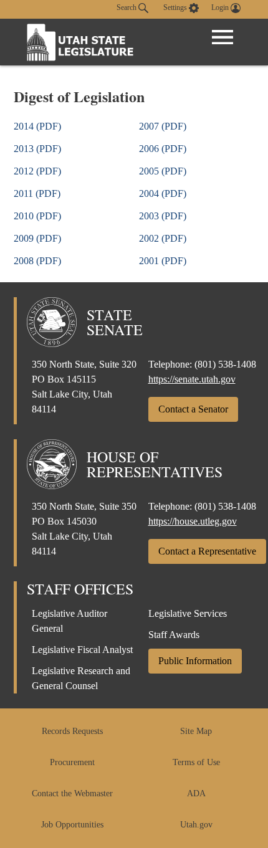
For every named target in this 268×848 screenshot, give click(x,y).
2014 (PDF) (37, 126)
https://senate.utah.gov (192, 379)
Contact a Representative (207, 551)
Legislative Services (187, 613)
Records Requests (72, 731)
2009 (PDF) (37, 238)
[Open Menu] (222, 37)
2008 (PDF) (37, 260)
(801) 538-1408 (225, 364)
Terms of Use (196, 762)
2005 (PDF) (162, 171)
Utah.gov (196, 824)
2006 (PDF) (162, 148)
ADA (196, 793)
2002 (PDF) (162, 238)
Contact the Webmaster (72, 793)
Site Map (196, 731)
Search (127, 7)
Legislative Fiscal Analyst (82, 649)
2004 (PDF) (162, 193)
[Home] (80, 42)
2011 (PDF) (37, 193)
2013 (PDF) (37, 148)
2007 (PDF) (162, 126)
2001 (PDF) (162, 260)
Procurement (72, 762)
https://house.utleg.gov (192, 521)
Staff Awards (173, 634)
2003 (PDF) (162, 216)
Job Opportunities (72, 824)
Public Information (195, 660)
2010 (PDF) (37, 216)
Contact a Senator (193, 409)
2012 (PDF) (37, 171)
